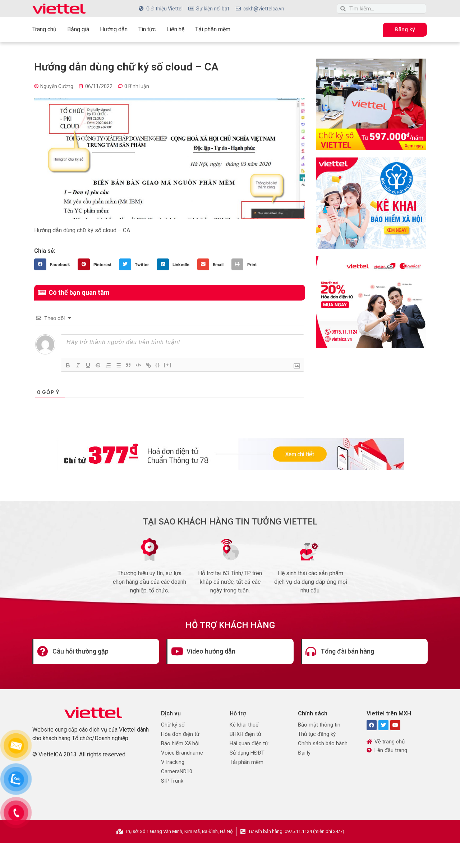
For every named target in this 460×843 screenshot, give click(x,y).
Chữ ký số (173, 724)
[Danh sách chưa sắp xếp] (118, 365)
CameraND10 (176, 771)
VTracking (172, 762)
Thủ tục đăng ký (317, 734)
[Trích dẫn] (128, 365)
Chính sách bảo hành (323, 743)
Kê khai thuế (244, 724)
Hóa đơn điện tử (180, 734)
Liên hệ (175, 29)
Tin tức (147, 29)
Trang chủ (44, 29)
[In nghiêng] (78, 365)
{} (157, 364)
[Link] (148, 365)
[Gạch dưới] (88, 365)
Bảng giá (78, 29)
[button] (54, 264)
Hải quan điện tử (249, 743)
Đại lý (304, 753)
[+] (168, 364)
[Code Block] (138, 365)
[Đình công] (98, 365)
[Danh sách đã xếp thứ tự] (108, 365)
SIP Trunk (172, 781)
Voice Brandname (182, 753)
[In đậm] (68, 365)
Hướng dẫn (114, 29)
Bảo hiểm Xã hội (180, 743)
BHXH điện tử (245, 734)
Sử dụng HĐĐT (247, 753)
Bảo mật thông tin (319, 724)
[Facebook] (372, 725)
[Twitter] (383, 725)
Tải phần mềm (212, 29)
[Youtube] (395, 725)
